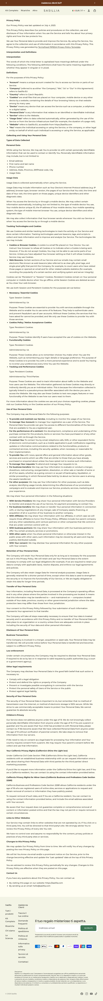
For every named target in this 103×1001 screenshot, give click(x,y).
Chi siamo (10, 930)
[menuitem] (35, 10)
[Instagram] (86, 993)
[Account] (89, 11)
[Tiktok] (96, 993)
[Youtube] (91, 993)
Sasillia (14, 994)
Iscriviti (88, 928)
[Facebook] (81, 993)
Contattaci (23, 962)
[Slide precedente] (6, 3)
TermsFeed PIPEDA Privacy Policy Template (59, 47)
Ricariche (9, 926)
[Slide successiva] (95, 3)
